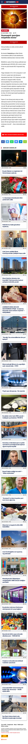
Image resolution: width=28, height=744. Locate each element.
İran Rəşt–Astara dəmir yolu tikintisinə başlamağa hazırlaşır (12, 717)
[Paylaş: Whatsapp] (12, 141)
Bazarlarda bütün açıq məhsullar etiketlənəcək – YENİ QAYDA (12, 635)
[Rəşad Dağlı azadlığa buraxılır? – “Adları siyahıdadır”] (14, 459)
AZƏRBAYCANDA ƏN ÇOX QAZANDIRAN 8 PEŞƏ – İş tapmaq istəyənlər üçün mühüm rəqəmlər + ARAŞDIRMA (13, 309)
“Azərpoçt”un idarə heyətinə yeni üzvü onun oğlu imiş (12, 499)
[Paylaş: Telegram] (20, 141)
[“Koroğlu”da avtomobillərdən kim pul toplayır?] (14, 325)
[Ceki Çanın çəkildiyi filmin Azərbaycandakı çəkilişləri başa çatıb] (14, 239)
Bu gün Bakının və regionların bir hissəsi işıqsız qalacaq (12, 172)
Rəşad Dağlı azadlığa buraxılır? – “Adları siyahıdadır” (12, 472)
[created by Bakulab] (4, 739)
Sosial (6, 30)
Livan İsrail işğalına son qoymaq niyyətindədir (12, 552)
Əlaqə (15, 724)
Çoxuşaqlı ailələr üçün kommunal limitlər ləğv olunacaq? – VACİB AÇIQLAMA (12, 689)
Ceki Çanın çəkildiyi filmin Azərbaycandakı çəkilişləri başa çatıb (14, 252)
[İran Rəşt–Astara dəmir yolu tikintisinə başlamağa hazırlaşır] (14, 704)
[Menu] (2, 2)
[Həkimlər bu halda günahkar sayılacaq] (14, 213)
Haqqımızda (10, 724)
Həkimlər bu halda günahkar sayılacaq (11, 225)
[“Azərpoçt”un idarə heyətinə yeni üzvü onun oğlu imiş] (14, 486)
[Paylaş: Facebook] (3, 141)
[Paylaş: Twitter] (7, 141)
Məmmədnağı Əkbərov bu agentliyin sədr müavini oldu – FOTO (13, 365)
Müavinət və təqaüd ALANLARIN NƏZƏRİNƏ (12, 526)
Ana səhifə (3, 724)
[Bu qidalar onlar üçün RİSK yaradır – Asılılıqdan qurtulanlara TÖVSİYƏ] (14, 404)
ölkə (25, 614)
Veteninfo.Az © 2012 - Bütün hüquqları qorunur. (10, 732)
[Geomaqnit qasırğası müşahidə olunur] (14, 18)
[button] (25, 141)
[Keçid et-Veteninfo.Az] (11, 2)
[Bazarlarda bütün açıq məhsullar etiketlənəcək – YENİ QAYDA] (14, 622)
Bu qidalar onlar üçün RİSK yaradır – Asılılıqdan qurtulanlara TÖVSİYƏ (13, 417)
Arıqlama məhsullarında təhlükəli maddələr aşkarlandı (12, 661)
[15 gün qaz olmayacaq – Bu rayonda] (14, 379)
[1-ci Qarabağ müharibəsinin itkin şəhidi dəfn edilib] (14, 186)
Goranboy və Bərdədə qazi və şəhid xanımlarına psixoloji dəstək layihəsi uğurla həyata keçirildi (13, 444)
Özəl (25, 177)
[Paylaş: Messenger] (16, 141)
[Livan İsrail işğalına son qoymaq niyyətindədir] (14, 540)
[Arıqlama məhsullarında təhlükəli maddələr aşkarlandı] (14, 649)
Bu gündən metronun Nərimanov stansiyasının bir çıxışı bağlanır (12, 608)
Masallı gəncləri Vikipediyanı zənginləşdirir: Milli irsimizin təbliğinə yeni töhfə (13, 580)
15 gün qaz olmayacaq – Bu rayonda (13, 391)
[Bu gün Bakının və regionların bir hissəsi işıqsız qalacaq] (14, 159)
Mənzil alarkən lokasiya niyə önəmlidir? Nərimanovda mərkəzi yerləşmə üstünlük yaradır (12, 280)
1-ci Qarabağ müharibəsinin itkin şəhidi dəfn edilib (12, 198)
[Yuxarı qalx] (23, 739)
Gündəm (24, 151)
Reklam (24, 258)
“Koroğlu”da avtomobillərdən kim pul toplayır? (13, 338)
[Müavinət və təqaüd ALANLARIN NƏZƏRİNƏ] (14, 513)
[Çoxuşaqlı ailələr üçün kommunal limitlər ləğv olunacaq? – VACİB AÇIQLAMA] (14, 676)
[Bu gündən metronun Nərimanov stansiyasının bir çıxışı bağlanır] (14, 595)
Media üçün (20, 724)
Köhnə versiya (4, 726)
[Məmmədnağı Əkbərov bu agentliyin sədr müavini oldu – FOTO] (14, 352)
